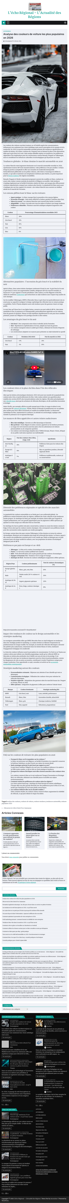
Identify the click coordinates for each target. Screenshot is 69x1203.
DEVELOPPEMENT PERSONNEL (19, 1060)
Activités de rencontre (42, 1148)
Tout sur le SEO (40, 1142)
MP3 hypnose (39, 1136)
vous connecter (14, 857)
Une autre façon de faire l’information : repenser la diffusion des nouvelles (22, 913)
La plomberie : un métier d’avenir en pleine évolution (21, 1135)
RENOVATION (39, 1124)
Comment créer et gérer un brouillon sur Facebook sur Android (20, 925)
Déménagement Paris (41, 1157)
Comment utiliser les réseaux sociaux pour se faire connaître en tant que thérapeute (25, 928)
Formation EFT (40, 1154)
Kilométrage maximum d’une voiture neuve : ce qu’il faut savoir (21, 1116)
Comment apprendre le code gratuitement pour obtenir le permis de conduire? (11, 836)
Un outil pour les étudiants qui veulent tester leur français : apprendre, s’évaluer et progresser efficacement (34, 997)
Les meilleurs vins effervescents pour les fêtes (55, 1023)
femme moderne (13, 176)
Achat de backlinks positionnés (46, 1170)
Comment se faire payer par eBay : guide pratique (16, 931)
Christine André (40, 1139)
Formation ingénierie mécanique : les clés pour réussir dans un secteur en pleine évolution (27, 904)
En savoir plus (7, 1037)
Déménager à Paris (42, 1174)
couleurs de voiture (27, 801)
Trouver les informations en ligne (46, 1172)
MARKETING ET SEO (16, 1081)
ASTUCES (38, 1109)
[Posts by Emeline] (45, 1026)
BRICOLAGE (47, 1060)
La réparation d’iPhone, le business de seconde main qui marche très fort (20, 1157)
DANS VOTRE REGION (42, 1121)
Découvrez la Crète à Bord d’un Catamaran (14, 901)
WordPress (5, 1200)
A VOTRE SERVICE (49, 1020)
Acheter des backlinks (42, 1165)
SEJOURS (13, 1041)
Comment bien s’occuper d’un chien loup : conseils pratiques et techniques (23, 937)
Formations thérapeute (42, 1133)
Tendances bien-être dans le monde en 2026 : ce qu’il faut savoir (20, 922)
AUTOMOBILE (7, 31)
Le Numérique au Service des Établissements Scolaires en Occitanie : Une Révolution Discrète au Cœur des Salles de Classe (54, 1085)
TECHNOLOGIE (14, 1153)
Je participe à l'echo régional (27, 882)
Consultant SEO (40, 1160)
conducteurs (21, 294)
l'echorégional (8, 41)
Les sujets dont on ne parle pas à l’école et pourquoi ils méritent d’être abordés (23, 910)
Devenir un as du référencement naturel (29, 958)
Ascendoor (54, 1198)
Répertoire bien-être (41, 1130)
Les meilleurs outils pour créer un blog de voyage (18, 978)
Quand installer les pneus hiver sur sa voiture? (33, 835)
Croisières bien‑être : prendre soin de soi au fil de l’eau (24, 953)
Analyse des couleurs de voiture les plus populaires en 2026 (19, 898)
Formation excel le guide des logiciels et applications (19, 992)
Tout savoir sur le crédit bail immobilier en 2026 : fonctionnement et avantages (24, 934)
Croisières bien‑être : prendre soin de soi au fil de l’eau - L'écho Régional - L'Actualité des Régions (28, 972)
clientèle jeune (10, 401)
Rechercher (61, 888)
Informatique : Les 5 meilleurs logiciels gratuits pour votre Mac (20, 1177)
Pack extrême (39, 1162)
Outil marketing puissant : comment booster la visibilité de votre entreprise (23, 919)
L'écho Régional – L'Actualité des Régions (34, 15)
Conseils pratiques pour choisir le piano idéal (15, 940)
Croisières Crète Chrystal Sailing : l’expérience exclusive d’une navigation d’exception (41, 969)
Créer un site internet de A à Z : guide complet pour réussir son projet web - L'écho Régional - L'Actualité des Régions (34, 977)
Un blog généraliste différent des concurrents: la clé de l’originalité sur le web (38, 988)
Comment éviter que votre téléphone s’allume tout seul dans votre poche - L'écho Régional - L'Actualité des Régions (34, 991)
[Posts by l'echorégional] (45, 1066)
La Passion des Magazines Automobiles (54, 835)
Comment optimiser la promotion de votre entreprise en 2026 (19, 916)
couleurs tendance (40, 801)
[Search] (65, 22)
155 (6, 1104)
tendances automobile (53, 801)
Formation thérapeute (42, 1151)
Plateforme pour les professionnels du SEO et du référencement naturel (53, 1043)
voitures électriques (20, 408)
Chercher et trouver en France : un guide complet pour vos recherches (37, 983)
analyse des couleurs (13, 801)
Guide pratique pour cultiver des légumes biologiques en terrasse (55, 1063)
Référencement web (41, 1145)
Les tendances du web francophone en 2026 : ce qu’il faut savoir (20, 907)
